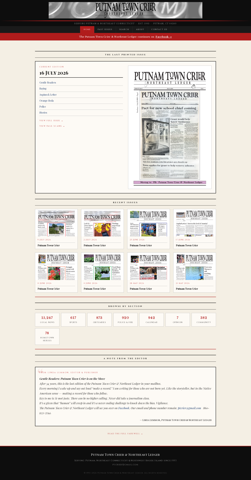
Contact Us (159, 29)
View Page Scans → (52, 126)
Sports (73, 320)
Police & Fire (125, 320)
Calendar (151, 320)
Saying (42, 88)
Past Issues (105, 29)
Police (42, 106)
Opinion (178, 320)
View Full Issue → (51, 120)
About (140, 29)
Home (87, 29)
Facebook (123, 408)
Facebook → (164, 36)
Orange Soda (46, 100)
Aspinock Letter (48, 94)
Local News (47, 320)
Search (124, 29)
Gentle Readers (47, 82)
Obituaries (99, 320)
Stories (43, 112)
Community (204, 320)
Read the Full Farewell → (125, 433)
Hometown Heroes (47, 336)
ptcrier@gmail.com (189, 408)
